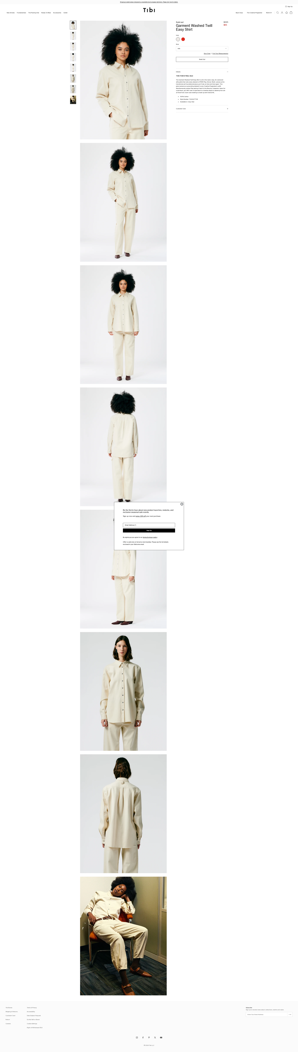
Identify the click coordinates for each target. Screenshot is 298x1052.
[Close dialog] (182, 504)
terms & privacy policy (150, 537)
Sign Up (149, 530)
